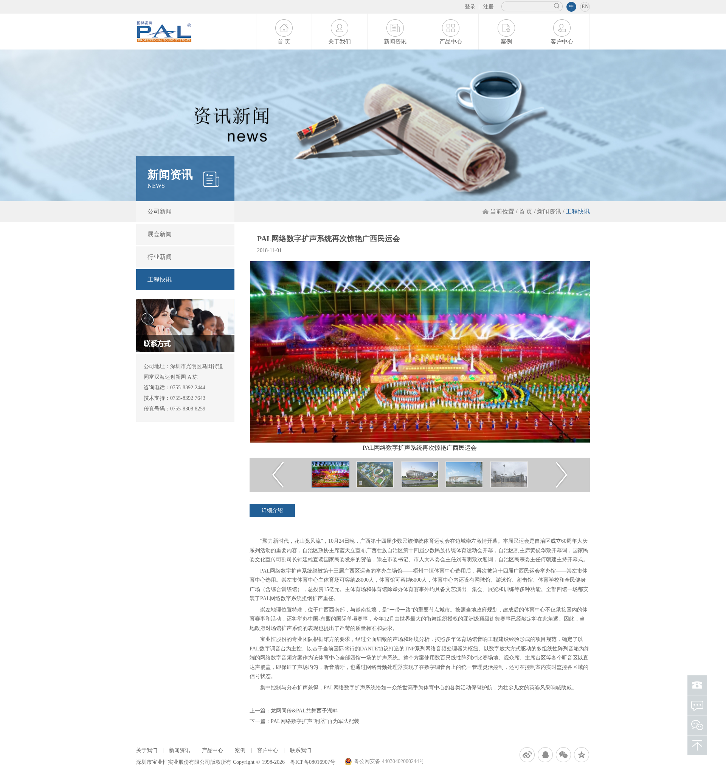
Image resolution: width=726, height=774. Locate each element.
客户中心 (562, 42)
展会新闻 (159, 234)
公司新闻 (159, 211)
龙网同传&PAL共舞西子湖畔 (304, 711)
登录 (470, 6)
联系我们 (300, 750)
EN (585, 6)
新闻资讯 (395, 42)
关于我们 (339, 42)
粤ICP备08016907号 (312, 762)
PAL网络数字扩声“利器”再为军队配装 (315, 721)
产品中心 (450, 42)
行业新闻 (159, 257)
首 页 (284, 42)
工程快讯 (159, 279)
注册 (488, 6)
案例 (506, 42)
